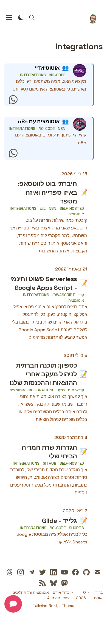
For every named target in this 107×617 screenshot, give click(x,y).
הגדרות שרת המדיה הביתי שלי (49, 451)
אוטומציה (76, 213)
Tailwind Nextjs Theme (53, 605)
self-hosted (72, 208)
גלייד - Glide (59, 520)
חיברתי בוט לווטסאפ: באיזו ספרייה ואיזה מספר (47, 192)
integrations (33, 74)
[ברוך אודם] (94, 17)
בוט (43, 208)
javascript (63, 294)
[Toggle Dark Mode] (21, 17)
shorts (76, 527)
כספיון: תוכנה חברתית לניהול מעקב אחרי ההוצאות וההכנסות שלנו (43, 374)
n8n (61, 128)
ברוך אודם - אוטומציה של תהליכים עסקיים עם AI (40, 595)
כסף (61, 390)
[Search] (32, 17)
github (49, 463)
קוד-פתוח (76, 390)
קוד (81, 294)
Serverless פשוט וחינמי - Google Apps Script (43, 283)
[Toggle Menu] (8, 17)
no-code (57, 74)
